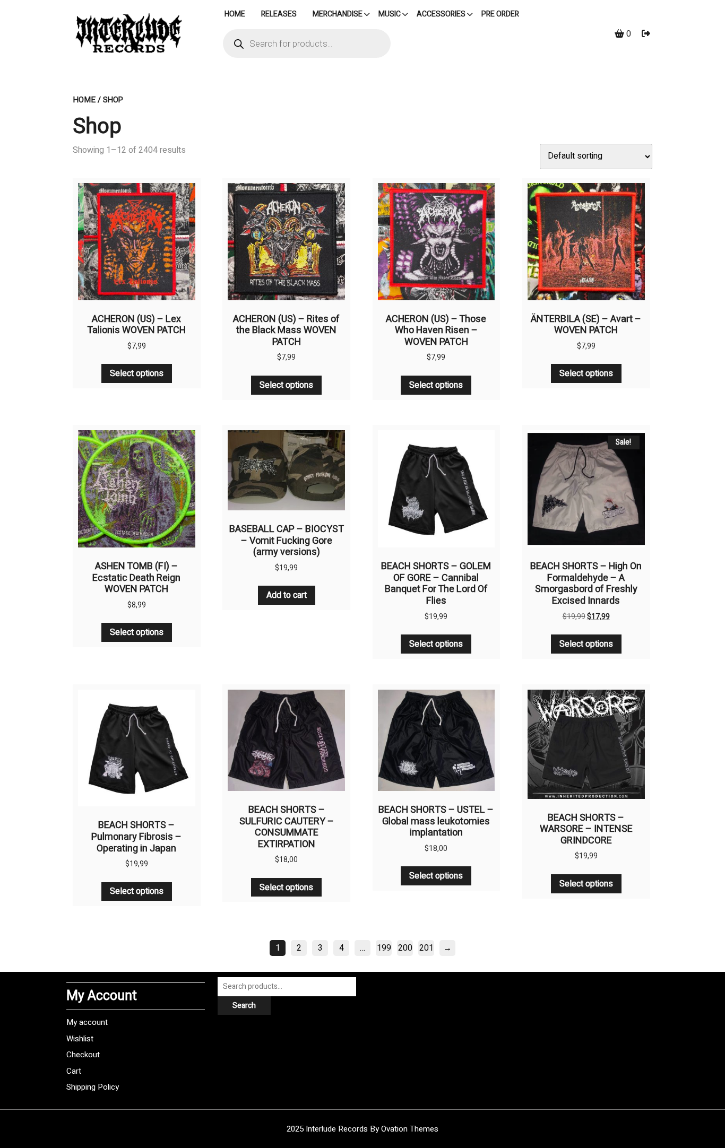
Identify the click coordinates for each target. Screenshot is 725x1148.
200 (405, 948)
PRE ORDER (500, 14)
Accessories (441, 14)
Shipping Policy (92, 1087)
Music (389, 14)
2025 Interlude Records (362, 1129)
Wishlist (79, 1039)
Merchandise (337, 14)
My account (87, 1022)
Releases (279, 14)
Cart (73, 1071)
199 (384, 948)
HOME (235, 14)
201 (426, 948)
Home (84, 100)
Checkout (83, 1054)
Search (244, 1005)
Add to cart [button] (286, 595)
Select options (136, 373)
